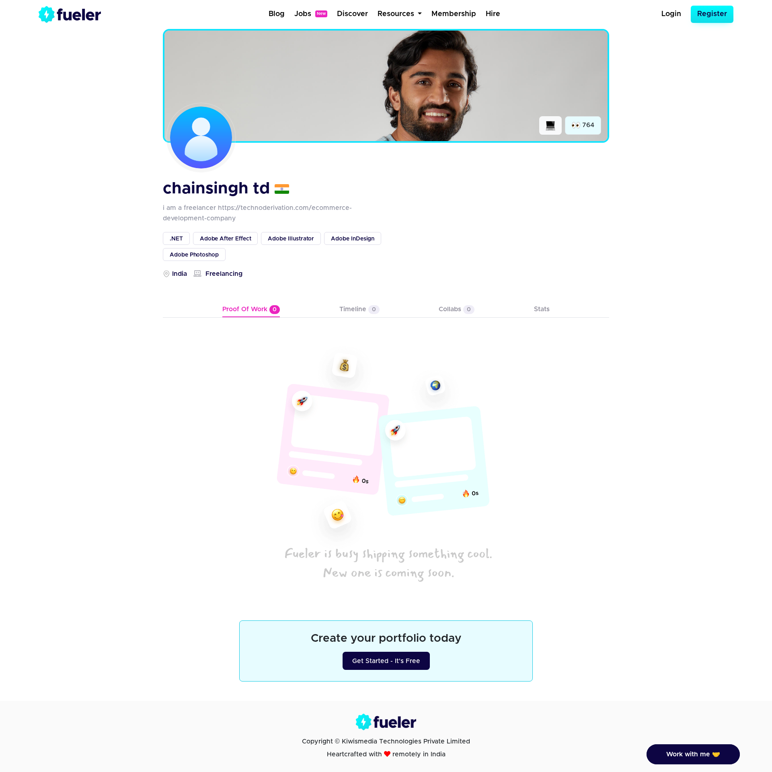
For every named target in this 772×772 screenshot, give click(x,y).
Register (712, 14)
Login (671, 14)
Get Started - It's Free (386, 661)
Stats (542, 309)
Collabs (455, 309)
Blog (277, 14)
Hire (493, 14)
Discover (352, 14)
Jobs (310, 14)
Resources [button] (397, 14)
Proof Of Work (249, 309)
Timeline (357, 309)
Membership (453, 14)
